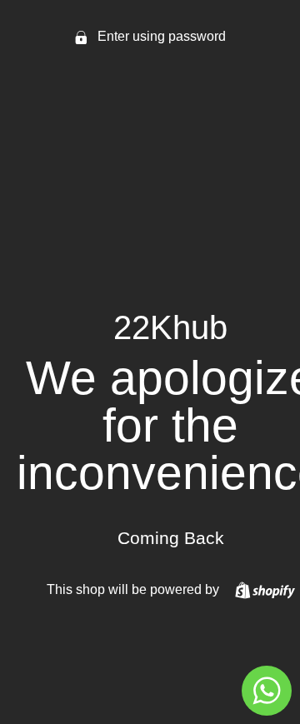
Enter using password (160, 36)
